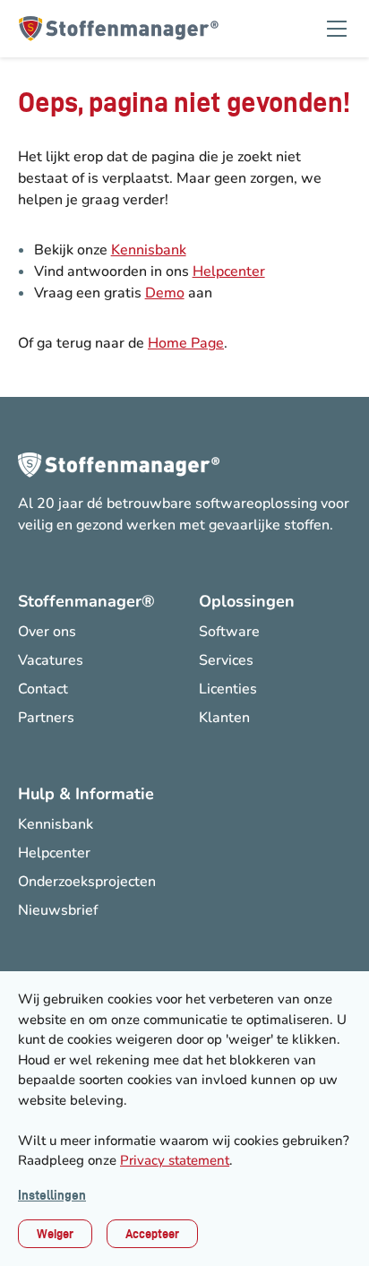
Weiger (55, 1234)
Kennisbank (148, 250)
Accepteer (152, 1234)
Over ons (47, 632)
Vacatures (50, 660)
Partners (46, 718)
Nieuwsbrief (58, 910)
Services (226, 660)
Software (229, 632)
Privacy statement (174, 1160)
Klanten (224, 718)
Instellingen (52, 1195)
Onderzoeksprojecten (87, 881)
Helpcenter (229, 271)
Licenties (228, 689)
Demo (164, 293)
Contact (43, 689)
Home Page (186, 343)
